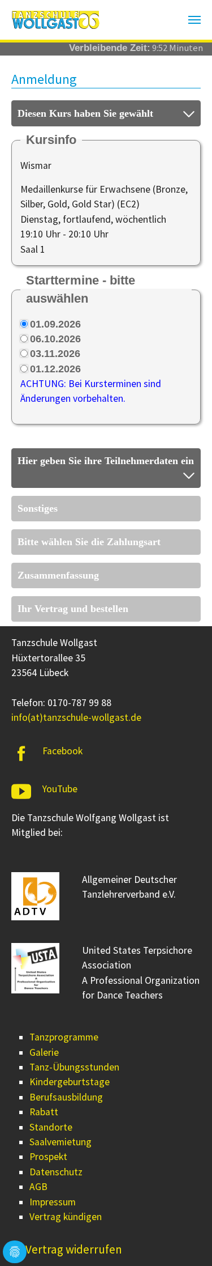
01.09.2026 (55, 324)
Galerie (44, 1052)
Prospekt (48, 1156)
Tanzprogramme (63, 1037)
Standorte (50, 1127)
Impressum (52, 1202)
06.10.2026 (55, 339)
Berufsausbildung (66, 1097)
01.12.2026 (55, 369)
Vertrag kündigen (65, 1216)
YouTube (59, 789)
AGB (38, 1186)
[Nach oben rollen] (186, 1240)
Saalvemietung (60, 1142)
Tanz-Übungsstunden (74, 1067)
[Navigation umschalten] (194, 19)
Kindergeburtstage (69, 1082)
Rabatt (43, 1112)
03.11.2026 (55, 353)
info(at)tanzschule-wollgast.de (76, 717)
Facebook (62, 751)
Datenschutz (56, 1172)
